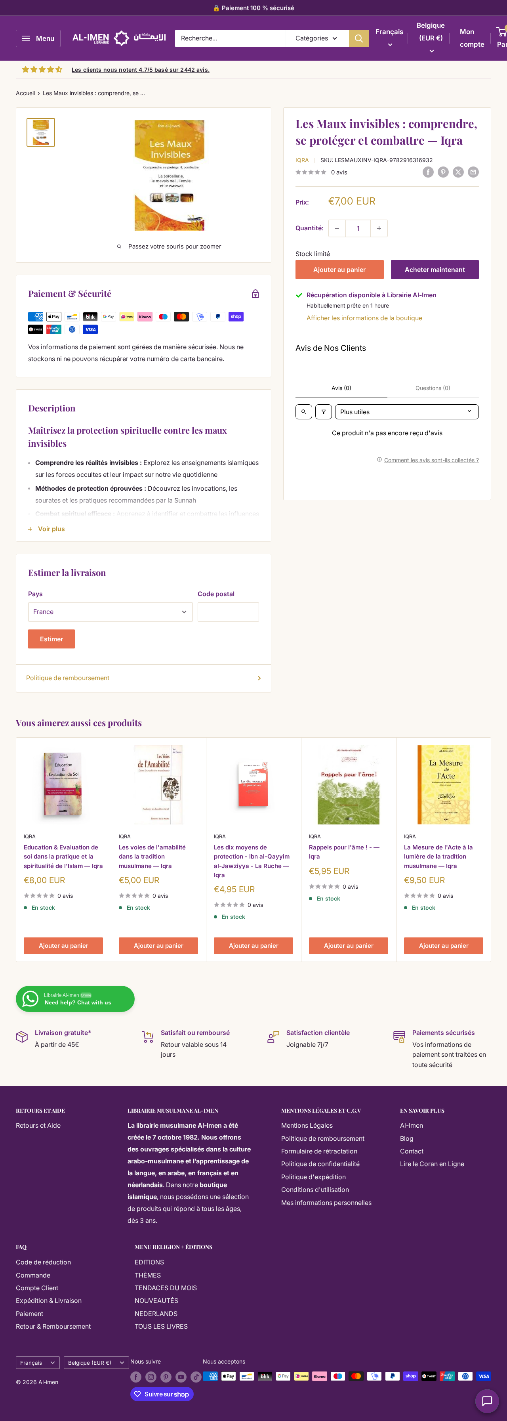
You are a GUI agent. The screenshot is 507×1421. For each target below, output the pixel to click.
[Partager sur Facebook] (428, 172)
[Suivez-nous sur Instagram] (150, 1377)
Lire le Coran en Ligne (432, 1164)
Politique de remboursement (67, 678)
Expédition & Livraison (49, 1300)
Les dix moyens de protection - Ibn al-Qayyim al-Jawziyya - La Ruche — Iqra (252, 861)
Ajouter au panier (339, 269)
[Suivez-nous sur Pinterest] (166, 1377)
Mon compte (472, 38)
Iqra (302, 160)
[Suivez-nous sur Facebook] (135, 1377)
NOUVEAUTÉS (156, 1300)
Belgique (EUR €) (89, 1363)
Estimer (51, 639)
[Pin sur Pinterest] (443, 172)
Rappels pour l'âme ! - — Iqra (344, 851)
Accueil (25, 93)
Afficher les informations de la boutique (364, 318)
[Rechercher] (359, 38)
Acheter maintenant (435, 269)
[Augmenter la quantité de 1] (379, 228)
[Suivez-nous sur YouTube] (181, 1377)
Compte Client (37, 1288)
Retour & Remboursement (53, 1326)
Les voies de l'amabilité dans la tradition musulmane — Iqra (152, 856)
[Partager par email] (473, 172)
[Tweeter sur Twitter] (458, 172)
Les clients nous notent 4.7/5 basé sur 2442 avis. (141, 69)
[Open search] (303, 411)
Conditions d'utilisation (315, 1189)
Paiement (29, 1314)
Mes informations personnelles (326, 1203)
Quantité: (309, 228)
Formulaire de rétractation (319, 1151)
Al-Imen (411, 1125)
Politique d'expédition (313, 1177)
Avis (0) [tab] (341, 387)
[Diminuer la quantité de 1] (337, 228)
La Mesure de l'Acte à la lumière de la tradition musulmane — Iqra (438, 856)
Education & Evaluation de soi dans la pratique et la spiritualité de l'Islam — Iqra (63, 856)
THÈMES (148, 1275)
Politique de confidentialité (320, 1164)
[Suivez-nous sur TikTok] (196, 1377)
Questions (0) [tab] (433, 387)
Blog (407, 1138)
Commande (33, 1275)
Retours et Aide (38, 1125)
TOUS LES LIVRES (161, 1326)
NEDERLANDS (156, 1314)
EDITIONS (149, 1262)
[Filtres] (323, 411)
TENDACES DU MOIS (166, 1288)
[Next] (491, 850)
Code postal (216, 594)
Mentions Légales (307, 1125)
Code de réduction (43, 1262)
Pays (35, 594)
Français (31, 1363)
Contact (411, 1151)
